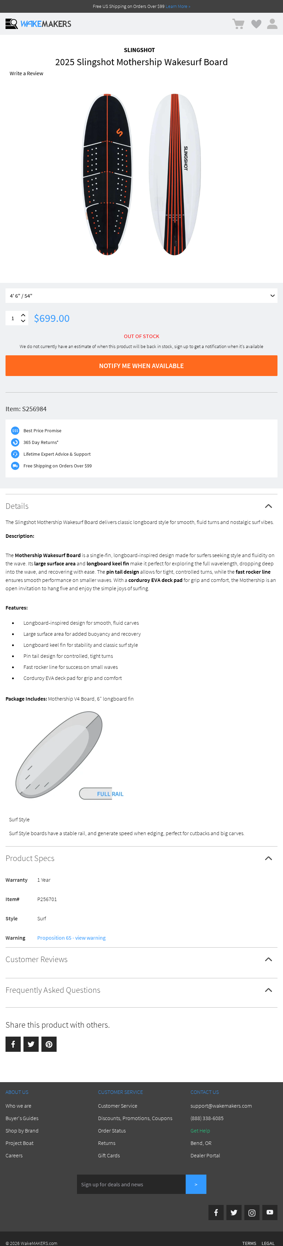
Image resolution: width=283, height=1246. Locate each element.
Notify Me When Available (141, 365)
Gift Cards (109, 1155)
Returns (106, 1142)
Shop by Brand (22, 1130)
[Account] (272, 24)
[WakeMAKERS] (46, 24)
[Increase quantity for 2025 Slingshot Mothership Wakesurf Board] (23, 315)
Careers (14, 1155)
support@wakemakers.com (221, 1105)
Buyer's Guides (22, 1118)
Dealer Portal (205, 1155)
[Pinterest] (49, 1044)
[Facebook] (13, 1044)
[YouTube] (269, 1212)
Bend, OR (201, 1142)
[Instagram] (252, 1212)
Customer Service (117, 1105)
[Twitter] (31, 1044)
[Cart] (238, 24)
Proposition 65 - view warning (71, 937)
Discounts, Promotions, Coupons (135, 1118)
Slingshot (139, 50)
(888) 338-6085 (207, 1118)
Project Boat (19, 1142)
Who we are (18, 1105)
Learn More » (178, 6)
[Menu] (12, 24)
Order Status (112, 1130)
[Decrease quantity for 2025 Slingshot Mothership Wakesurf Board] (23, 321)
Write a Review (26, 73)
